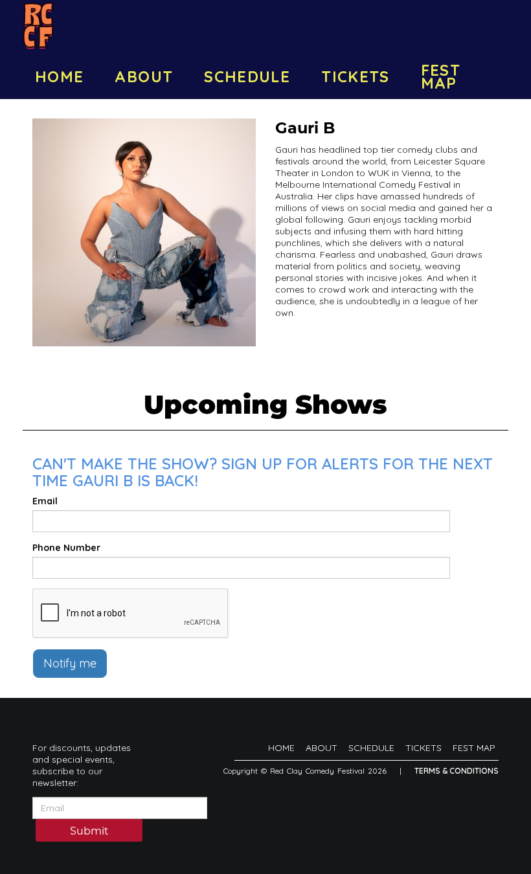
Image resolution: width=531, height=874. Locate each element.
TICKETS (355, 76)
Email (45, 501)
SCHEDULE (247, 76)
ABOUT (144, 76)
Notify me (69, 663)
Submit (89, 831)
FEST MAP (440, 76)
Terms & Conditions (456, 771)
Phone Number (66, 548)
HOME (59, 76)
